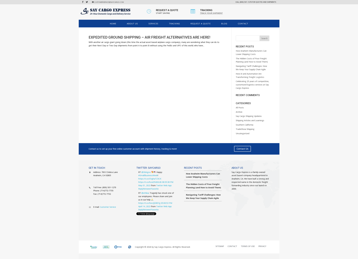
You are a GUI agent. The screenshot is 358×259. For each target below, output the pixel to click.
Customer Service (108, 207)
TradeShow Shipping (245, 129)
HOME (113, 23)
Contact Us (242, 148)
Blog (224, 23)
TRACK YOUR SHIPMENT (211, 13)
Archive (239, 112)
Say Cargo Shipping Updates (249, 116)
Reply (140, 188)
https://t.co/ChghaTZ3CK (149, 178)
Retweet (147, 188)
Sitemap (219, 246)
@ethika (145, 193)
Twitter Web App (164, 185)
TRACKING (206, 10)
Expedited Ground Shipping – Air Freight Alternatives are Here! (149, 37)
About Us (132, 23)
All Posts (240, 107)
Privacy (262, 246)
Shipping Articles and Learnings (250, 120)
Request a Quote (200, 23)
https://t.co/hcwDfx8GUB (150, 182)
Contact (243, 23)
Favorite (155, 188)
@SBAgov (145, 172)
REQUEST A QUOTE (167, 10)
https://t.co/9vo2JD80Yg (149, 203)
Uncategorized (242, 133)
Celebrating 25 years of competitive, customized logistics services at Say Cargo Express (252, 84)
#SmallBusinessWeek (148, 175)
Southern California (244, 124)
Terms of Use (248, 246)
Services (153, 23)
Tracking (174, 23)
